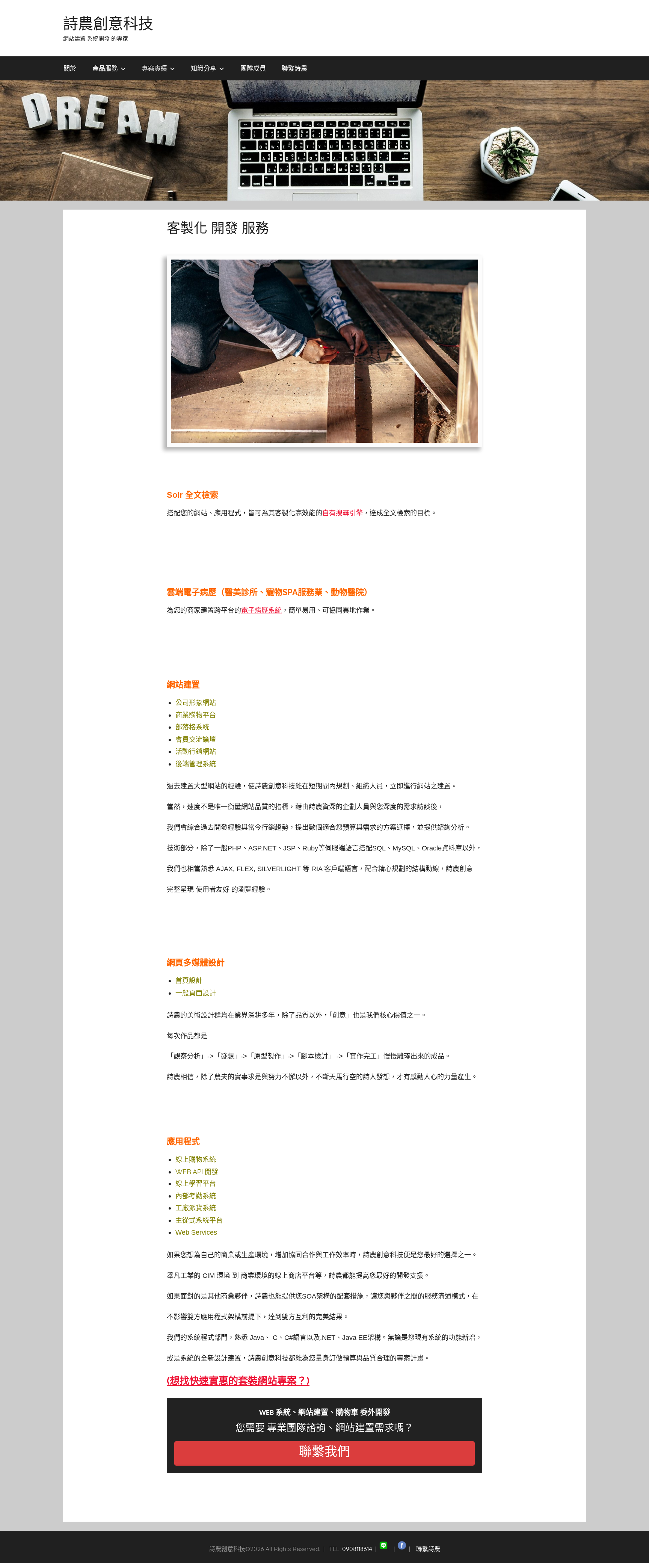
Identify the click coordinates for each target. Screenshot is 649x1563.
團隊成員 (253, 68)
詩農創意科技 (108, 23)
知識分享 (203, 68)
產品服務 (105, 68)
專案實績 (154, 68)
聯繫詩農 (294, 68)
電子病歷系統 (261, 610)
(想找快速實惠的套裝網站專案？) (238, 1380)
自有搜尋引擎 (342, 513)
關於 (69, 68)
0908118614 (357, 1548)
